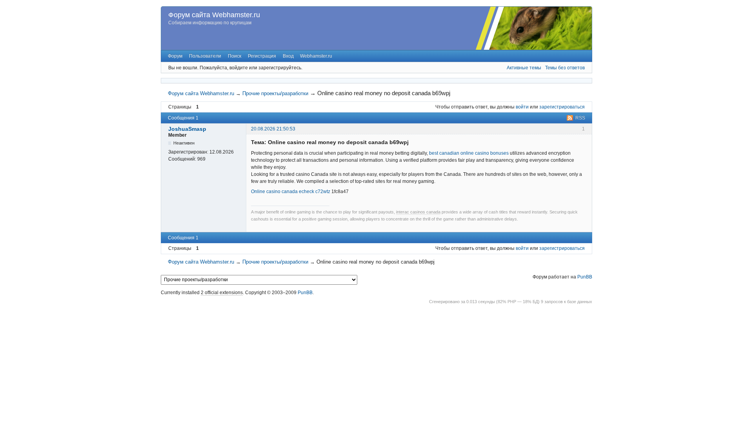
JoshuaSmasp (187, 129)
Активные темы (524, 67)
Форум (175, 56)
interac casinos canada (418, 212)
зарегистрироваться (562, 107)
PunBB (584, 277)
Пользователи (205, 56)
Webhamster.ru (316, 56)
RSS (580, 118)
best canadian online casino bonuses (469, 153)
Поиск (234, 56)
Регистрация (262, 56)
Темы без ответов (565, 67)
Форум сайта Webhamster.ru (214, 15)
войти (522, 107)
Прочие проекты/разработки (275, 93)
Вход (288, 56)
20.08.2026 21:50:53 (273, 129)
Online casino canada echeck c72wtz (290, 191)
